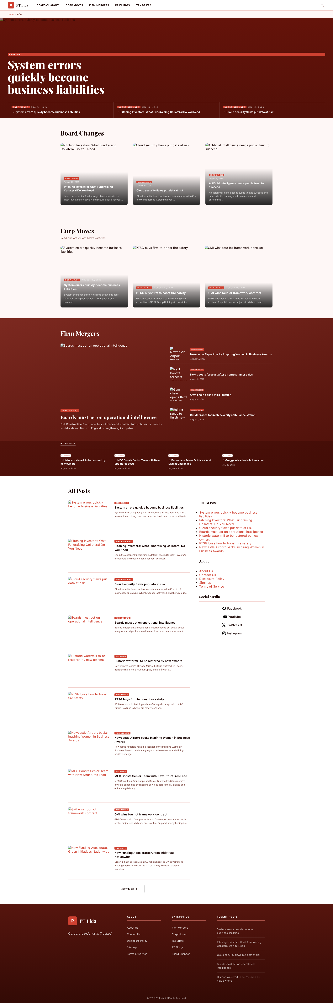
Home (11, 14)
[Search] (322, 5)
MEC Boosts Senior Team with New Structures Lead (137, 462)
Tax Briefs (143, 5)
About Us (206, 571)
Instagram (234, 633)
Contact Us (207, 575)
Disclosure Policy (211, 579)
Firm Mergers (99, 5)
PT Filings (122, 5)
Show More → (129, 888)
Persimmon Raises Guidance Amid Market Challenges (190, 462)
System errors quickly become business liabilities (56, 77)
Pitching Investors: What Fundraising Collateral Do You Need (160, 112)
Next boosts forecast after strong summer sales (221, 374)
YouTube (234, 617)
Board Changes (48, 5)
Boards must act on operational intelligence (108, 417)
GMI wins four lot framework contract (234, 293)
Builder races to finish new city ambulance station (223, 415)
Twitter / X (234, 625)
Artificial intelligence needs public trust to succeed (236, 185)
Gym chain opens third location (210, 394)
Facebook (234, 608)
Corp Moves (74, 5)
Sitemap (205, 582)
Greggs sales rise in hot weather (244, 460)
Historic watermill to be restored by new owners (83, 462)
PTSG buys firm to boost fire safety (161, 293)
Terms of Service (211, 586)
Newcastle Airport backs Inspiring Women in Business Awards (231, 354)
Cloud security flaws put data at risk (249, 112)
